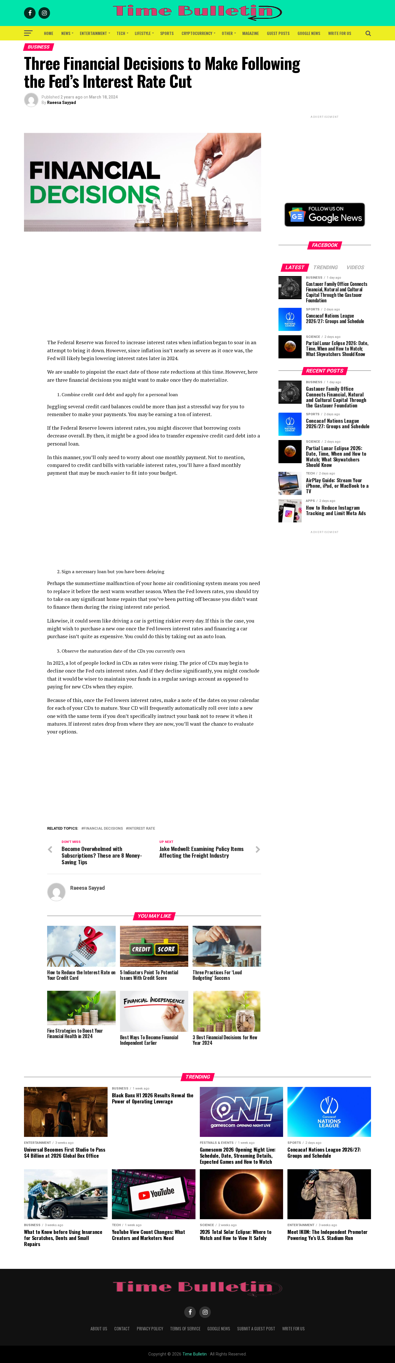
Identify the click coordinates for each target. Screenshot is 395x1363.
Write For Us (339, 33)
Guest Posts (278, 33)
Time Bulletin (194, 1354)
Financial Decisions (103, 829)
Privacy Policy (150, 1328)
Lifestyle (143, 33)
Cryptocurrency (197, 33)
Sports (166, 33)
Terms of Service (185, 1328)
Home (48, 33)
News (65, 33)
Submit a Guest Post (256, 1328)
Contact (122, 1328)
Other (227, 33)
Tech (121, 33)
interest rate (141, 829)
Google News (309, 33)
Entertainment (93, 33)
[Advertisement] (154, 298)
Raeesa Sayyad (61, 102)
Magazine (250, 33)
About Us (99, 1328)
